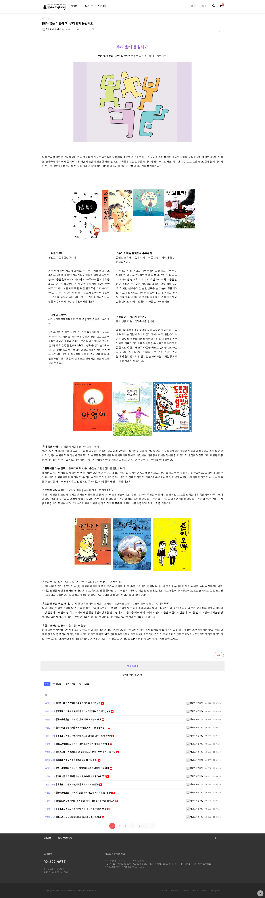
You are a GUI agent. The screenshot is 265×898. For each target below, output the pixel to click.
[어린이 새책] (50, 711)
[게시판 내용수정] (219, 30)
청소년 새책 (84, 684)
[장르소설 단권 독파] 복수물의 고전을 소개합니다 (78, 703)
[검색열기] (213, 5)
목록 (219, 655)
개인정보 (174, 890)
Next (222, 838)
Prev (215, 838)
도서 (87, 5)
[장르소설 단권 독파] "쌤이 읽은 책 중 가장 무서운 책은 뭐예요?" (85, 800)
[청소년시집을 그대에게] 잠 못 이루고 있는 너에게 (79, 719)
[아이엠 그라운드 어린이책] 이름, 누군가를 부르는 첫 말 (81, 808)
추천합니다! (57, 684)
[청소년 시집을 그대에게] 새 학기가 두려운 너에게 (79, 816)
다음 (146, 826)
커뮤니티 (102, 5)
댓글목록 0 (132, 666)
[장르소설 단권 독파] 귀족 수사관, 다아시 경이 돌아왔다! (82, 727)
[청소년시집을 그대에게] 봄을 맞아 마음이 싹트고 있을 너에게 (84, 792)
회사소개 (163, 890)
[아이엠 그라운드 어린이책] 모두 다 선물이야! (77, 760)
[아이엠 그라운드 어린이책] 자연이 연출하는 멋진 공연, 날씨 (83, 711)
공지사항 (47, 838)
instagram (215, 890)
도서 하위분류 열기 (92, 5)
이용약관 (185, 890)
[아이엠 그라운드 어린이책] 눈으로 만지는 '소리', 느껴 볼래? (83, 735)
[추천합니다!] (50, 703)
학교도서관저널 (52, 29)
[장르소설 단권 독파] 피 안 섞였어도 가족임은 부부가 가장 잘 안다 (86, 751)
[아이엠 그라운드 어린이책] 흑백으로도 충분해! (77, 784)
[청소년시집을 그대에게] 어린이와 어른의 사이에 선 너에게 (83, 743)
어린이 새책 (71, 684)
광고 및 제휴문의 (200, 890)
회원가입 (204, 5)
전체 (47, 684)
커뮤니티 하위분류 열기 (109, 5)
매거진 (74, 5)
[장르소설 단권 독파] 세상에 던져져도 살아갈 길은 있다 (81, 776)
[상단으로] (260, 893)
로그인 (194, 5)
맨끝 (153, 826)
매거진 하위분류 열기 (79, 5)
